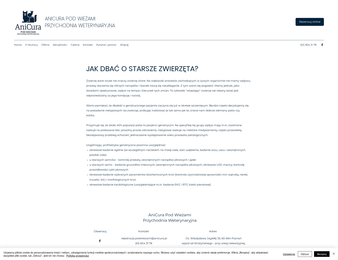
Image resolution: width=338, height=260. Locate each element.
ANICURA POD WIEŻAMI (70, 18)
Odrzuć (305, 254)
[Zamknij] (334, 254)
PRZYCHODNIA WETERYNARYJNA (80, 25)
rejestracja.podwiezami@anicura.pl (144, 238)
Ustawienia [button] (289, 254)
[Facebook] (322, 45)
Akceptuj (322, 254)
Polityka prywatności (77, 255)
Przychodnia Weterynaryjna (170, 220)
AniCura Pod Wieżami (169, 215)
